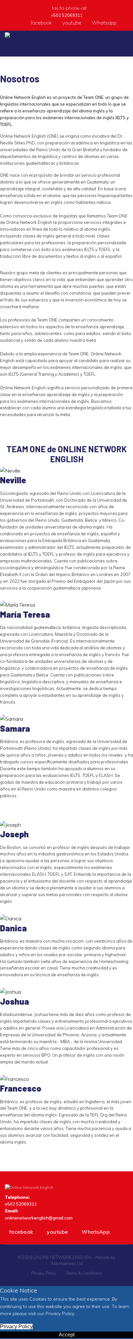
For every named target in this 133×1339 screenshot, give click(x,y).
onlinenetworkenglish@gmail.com (39, 1217)
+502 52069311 (67, 15)
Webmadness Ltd (66, 1263)
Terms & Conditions (84, 1273)
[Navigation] (125, 44)
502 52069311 (22, 1204)
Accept (67, 1334)
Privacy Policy (43, 1273)
